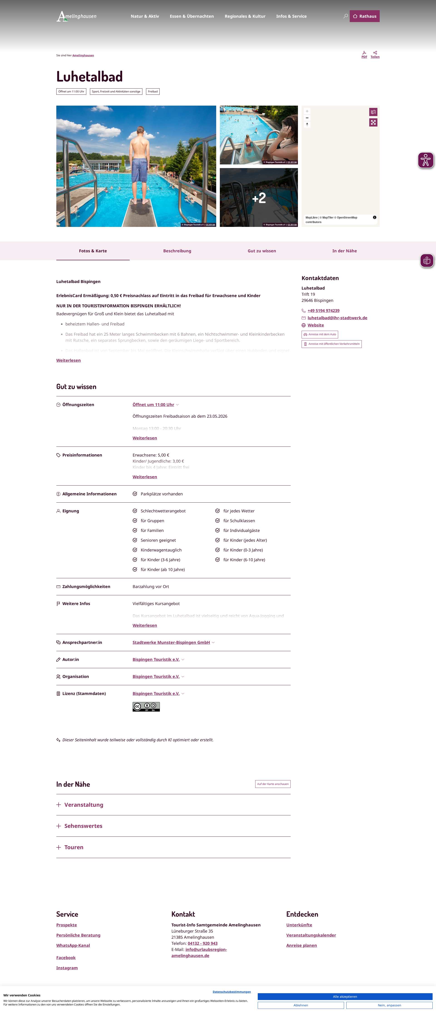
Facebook (66, 957)
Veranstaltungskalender (311, 935)
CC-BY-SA (210, 225)
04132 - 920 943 (203, 943)
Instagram (67, 967)
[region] (341, 166)
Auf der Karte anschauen (273, 784)
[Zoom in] (307, 111)
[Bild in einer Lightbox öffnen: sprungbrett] (259, 197)
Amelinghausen (83, 55)
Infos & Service (291, 16)
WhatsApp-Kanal (73, 945)
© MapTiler (327, 217)
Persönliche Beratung (78, 935)
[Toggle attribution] (374, 217)
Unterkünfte (299, 925)
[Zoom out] (307, 117)
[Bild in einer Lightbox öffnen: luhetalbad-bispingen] (136, 166)
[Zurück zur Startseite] (76, 16)
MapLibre (312, 217)
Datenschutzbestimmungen (232, 992)
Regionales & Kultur (245, 16)
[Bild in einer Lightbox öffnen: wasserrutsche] (259, 135)
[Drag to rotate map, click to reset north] (307, 124)
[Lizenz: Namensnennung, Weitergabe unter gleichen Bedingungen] (146, 710)
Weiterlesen (68, 360)
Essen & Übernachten (192, 16)
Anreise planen (301, 945)
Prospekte (66, 925)
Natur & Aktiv (145, 16)
